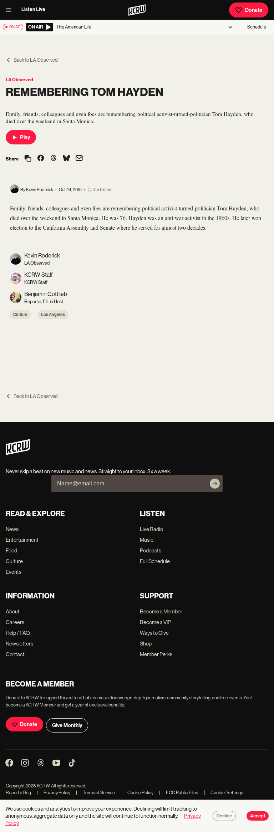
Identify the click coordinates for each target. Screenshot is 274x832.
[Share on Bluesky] (66, 158)
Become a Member (161, 611)
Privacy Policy (53, 792)
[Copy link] (27, 159)
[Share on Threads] (53, 158)
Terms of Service (95, 792)
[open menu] (11, 10)
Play (25, 137)
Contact (15, 654)
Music (146, 540)
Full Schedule (155, 561)
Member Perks (156, 654)
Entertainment (22, 540)
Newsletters (19, 643)
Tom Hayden (232, 208)
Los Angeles (53, 314)
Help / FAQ (18, 633)
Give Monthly (67, 725)
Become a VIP (155, 622)
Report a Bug (18, 792)
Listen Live (33, 9)
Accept (257, 816)
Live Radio (151, 529)
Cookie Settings (226, 792)
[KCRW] (18, 453)
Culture (20, 314)
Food (11, 550)
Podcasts (150, 550)
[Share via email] (79, 159)
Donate (253, 10)
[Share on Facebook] (40, 158)
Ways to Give (154, 633)
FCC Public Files (178, 792)
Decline (224, 816)
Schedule (256, 27)
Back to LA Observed (36, 60)
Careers (15, 622)
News (12, 529)
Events (13, 572)
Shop (146, 643)
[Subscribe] (215, 484)
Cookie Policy (137, 792)
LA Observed (19, 79)
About (13, 611)
